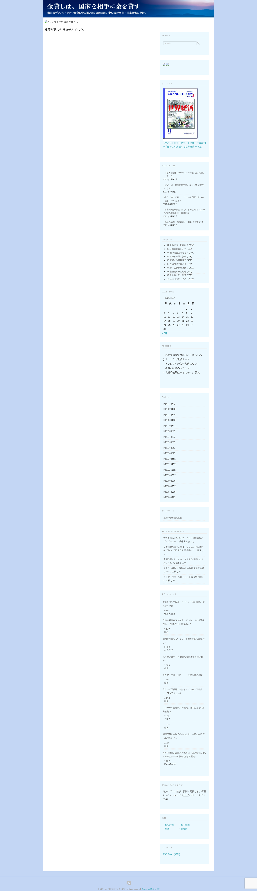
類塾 (167, 828)
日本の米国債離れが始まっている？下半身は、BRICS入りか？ (182, 691)
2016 (170, 442)
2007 (171, 492)
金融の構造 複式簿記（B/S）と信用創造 (183, 222)
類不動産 (185, 825)
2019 (171, 425)
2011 (171, 470)
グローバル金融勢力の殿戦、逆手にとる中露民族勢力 (184, 709)
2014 (170, 453)
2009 (171, 481)
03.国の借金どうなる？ (177, 252)
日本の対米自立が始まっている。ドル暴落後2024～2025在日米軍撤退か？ (184, 622)
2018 (170, 431)
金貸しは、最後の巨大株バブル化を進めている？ (184, 187)
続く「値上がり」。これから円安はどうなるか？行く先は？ (184, 199)
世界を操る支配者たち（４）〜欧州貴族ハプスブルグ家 (184, 604)
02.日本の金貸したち (176, 249)
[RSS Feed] (129, 883)
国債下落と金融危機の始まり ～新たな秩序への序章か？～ (184, 736)
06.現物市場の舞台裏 (176, 264)
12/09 (167, 665)
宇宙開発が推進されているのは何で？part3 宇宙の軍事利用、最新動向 (185, 211)
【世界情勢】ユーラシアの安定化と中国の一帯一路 (184, 174)
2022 (171, 409)
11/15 (167, 724)
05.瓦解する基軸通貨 (176, 260)
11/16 (167, 716)
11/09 (167, 743)
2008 (171, 486)
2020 (171, 420)
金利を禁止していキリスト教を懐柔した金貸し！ (184, 640)
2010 (171, 475)
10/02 (167, 761)
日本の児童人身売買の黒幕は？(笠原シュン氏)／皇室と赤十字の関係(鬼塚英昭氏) (184, 754)
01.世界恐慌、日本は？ (177, 245)
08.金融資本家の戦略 (176, 271)
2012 (171, 464)
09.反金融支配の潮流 (176, 275)
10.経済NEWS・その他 (177, 279)
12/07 (167, 679)
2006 (170, 497)
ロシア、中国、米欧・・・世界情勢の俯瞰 (183, 577)
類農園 (184, 828)
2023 (170, 403)
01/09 (167, 647)
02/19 (167, 629)
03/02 (167, 610)
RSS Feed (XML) (171, 854)
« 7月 (164, 333)
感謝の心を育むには (172, 517)
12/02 (167, 698)
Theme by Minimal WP (151, 889)
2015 (170, 448)
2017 (170, 437)
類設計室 (169, 825)
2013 (171, 459)
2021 (171, 414)
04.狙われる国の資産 (176, 256)
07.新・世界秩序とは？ (177, 268)
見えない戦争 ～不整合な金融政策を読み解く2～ (184, 659)
